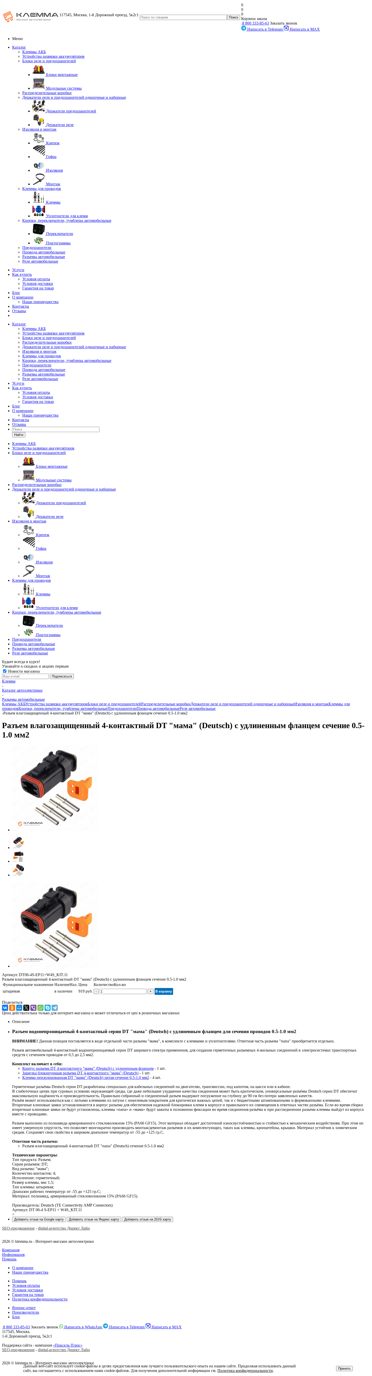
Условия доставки (37, 283)
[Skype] (48, 1008)
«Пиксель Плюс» (67, 1345)
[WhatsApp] (40, 1008)
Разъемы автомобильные (43, 257)
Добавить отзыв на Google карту (39, 1219)
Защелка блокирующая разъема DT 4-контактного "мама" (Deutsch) (80, 1073)
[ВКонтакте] (5, 1008)
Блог (16, 292)
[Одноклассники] (12, 1008)
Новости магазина (23, 671)
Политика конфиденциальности (40, 1299)
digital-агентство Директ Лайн (64, 1228)
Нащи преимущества (30, 1272)
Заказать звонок (283, 23)
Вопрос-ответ (24, 1308)
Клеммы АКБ (34, 52)
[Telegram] (55, 1008)
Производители (25, 1312)
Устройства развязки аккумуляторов (53, 56)
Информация (13, 1254)
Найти (18, 435)
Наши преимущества (40, 302)
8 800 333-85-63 (255, 23)
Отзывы (19, 311)
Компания (10, 1250)
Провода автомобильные (43, 252)
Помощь (9, 1259)
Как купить (22, 274)
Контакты (20, 306)
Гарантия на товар (38, 288)
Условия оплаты (36, 279)
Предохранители (36, 247)
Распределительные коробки (47, 93)
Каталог (19, 47)
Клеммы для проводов (41, 188)
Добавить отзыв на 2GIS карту (147, 1219)
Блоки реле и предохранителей (49, 61)
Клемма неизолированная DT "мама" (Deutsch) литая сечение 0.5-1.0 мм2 (85, 1077)
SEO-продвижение (18, 1228)
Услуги (18, 270)
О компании (22, 297)
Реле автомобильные (40, 261)
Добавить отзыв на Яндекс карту (94, 1219)
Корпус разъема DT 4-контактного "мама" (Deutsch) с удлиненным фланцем (88, 1068)
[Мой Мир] (19, 1008)
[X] (26, 1008)
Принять (344, 1368)
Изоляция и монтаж (39, 129)
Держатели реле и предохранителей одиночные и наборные (74, 97)
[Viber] (33, 1008)
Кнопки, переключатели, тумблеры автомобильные (66, 220)
